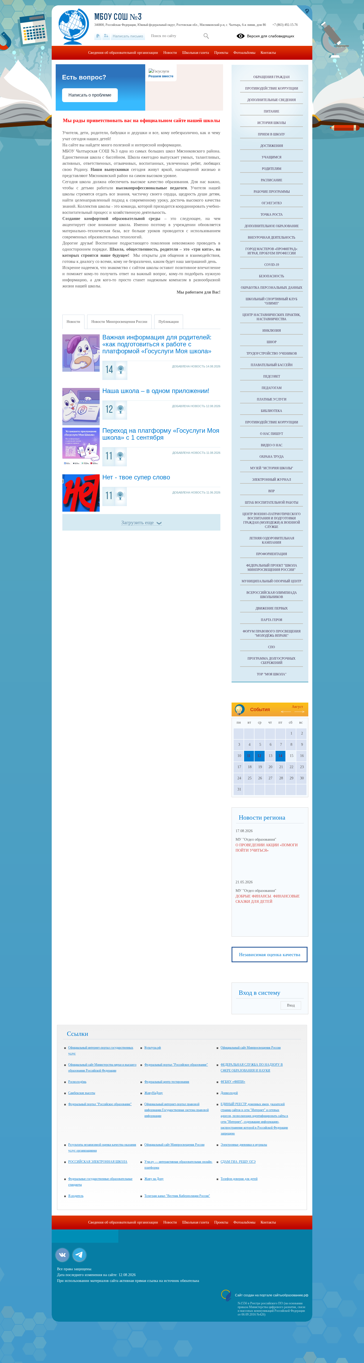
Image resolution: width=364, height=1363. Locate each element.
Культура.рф (152, 1047)
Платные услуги (271, 399)
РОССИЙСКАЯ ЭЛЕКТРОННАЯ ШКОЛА (97, 1162)
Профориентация (271, 554)
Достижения (271, 146)
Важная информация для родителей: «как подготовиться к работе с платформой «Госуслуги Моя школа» (157, 344)
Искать (206, 36)
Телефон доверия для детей (239, 1179)
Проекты (221, 53)
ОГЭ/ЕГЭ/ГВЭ (272, 203)
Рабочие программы (272, 192)
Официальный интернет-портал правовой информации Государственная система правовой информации (176, 1110)
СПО (271, 647)
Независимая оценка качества (269, 954)
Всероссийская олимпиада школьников (271, 595)
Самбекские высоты (81, 1093)
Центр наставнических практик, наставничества (271, 317)
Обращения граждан (271, 77)
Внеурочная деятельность (271, 237)
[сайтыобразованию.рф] (304, 13)
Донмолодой (229, 1093)
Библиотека (271, 411)
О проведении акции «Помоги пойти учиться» (267, 847)
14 (280, 756)
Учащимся (271, 157)
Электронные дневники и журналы (244, 1144)
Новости (170, 53)
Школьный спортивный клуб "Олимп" (271, 301)
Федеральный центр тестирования (166, 1082)
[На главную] (98, 36)
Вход (291, 1005)
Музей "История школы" (271, 468)
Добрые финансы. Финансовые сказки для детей (268, 899)
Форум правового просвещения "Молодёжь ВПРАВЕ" (272, 634)
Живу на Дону (154, 1179)
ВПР (271, 491)
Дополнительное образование (272, 226)
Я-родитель (75, 1196)
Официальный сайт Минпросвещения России (251, 1047)
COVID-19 (271, 265)
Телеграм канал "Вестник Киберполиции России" (177, 1196)
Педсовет (271, 376)
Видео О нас (271, 445)
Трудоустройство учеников (271, 353)
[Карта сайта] (106, 36)
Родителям (271, 169)
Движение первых (272, 608)
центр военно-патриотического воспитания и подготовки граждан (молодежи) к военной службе (271, 520)
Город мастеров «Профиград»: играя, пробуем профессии (271, 251)
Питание (271, 111)
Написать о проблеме (89, 95)
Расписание (271, 180)
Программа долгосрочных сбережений (272, 661)
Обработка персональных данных (271, 288)
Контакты (268, 53)
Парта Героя (271, 620)
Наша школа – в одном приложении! (155, 390)
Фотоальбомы (244, 53)
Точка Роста (272, 215)
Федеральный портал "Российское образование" (176, 1065)
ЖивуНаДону (153, 1093)
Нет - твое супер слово (136, 477)
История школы (271, 123)
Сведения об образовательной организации (123, 53)
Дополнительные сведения (271, 100)
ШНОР (272, 342)
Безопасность (271, 276)
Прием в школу (271, 134)
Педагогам (272, 388)
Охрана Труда (272, 457)
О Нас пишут (271, 434)
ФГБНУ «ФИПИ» (233, 1082)
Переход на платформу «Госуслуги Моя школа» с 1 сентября (160, 434)
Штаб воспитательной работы (271, 502)
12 (259, 756)
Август (297, 707)
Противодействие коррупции (271, 88)
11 (248, 756)
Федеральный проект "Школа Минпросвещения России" (271, 568)
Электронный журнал (271, 480)
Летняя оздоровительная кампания (271, 540)
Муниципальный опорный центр (271, 581)
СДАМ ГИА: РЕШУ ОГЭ (238, 1162)
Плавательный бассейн (272, 365)
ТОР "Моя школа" (271, 674)
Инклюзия (271, 330)
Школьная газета (195, 53)
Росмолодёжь (77, 1082)
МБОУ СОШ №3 (118, 18)
